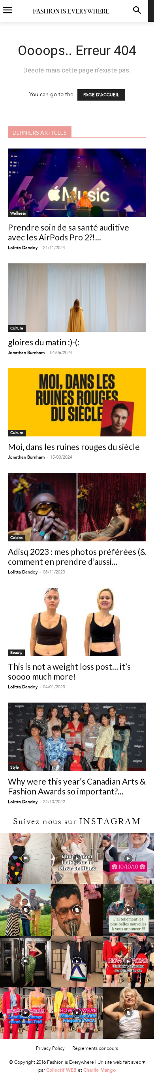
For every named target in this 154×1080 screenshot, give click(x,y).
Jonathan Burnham (26, 352)
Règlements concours (95, 1048)
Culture (16, 328)
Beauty (16, 652)
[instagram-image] (25, 858)
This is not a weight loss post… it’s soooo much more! (69, 671)
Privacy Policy (50, 1048)
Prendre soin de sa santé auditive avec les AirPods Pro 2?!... (68, 232)
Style (14, 767)
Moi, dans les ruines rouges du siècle (74, 446)
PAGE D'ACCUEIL (101, 94)
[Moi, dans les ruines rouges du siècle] (77, 402)
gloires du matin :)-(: (43, 342)
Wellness (18, 213)
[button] (137, 11)
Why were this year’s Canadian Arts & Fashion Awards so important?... (77, 786)
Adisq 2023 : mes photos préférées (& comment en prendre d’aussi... (77, 556)
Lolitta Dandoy (23, 247)
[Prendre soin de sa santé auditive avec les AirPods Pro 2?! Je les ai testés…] (77, 183)
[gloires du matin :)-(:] (77, 297)
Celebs (16, 537)
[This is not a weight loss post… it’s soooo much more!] (77, 622)
